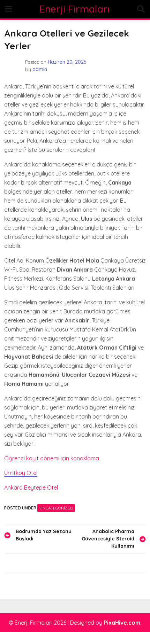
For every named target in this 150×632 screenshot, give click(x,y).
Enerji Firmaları (74, 9)
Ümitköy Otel (20, 472)
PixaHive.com (122, 622)
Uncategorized (56, 507)
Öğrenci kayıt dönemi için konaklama (51, 458)
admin (39, 69)
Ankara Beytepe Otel (31, 487)
